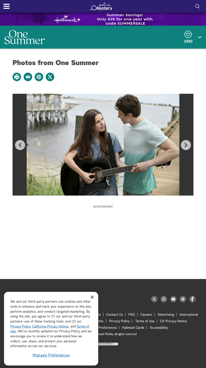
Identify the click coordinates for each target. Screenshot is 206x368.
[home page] (101, 6)
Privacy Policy (119, 321)
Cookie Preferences (102, 328)
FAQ (131, 314)
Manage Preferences (51, 355)
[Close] (92, 297)
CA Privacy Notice (173, 321)
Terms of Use (144, 321)
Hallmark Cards (133, 328)
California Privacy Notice (50, 326)
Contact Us (114, 314)
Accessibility (159, 328)
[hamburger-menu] (7, 6)
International (189, 314)
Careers (146, 314)
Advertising (166, 314)
